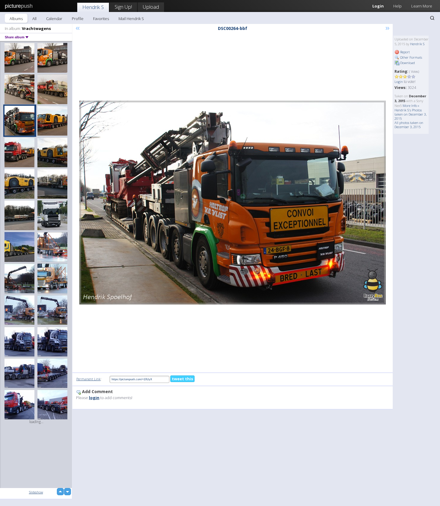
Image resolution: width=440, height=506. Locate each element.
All (34, 18)
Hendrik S (93, 7)
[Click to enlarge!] (232, 202)
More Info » (411, 105)
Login (378, 6)
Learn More (421, 6)
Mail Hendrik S (131, 18)
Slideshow (36, 492)
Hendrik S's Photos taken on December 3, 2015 (411, 114)
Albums (16, 18)
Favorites (101, 18)
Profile (78, 18)
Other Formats (410, 57)
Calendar (54, 18)
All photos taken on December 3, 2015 (409, 124)
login (94, 397)
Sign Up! (123, 6)
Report (404, 52)
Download (407, 62)
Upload (151, 6)
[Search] (432, 18)
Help (397, 6)
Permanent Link (88, 379)
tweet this (182, 378)
